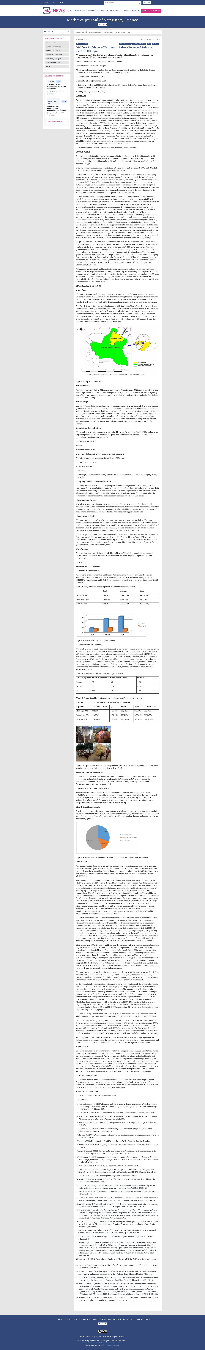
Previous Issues (107, 11)
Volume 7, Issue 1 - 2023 (122, 32)
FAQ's (48, 66)
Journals (84, 32)
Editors (62, 3)
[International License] (102, 1331)
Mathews (48, 3)
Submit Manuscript (53, 47)
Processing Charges (53, 59)
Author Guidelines (53, 51)
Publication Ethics (53, 63)
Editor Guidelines (52, 43)
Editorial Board (122, 11)
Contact (69, 3)
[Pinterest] (105, 1323)
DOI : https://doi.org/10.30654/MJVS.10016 (132, 44)
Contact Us (135, 11)
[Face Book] (145, 2)
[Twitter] (149, 2)
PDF (149, 44)
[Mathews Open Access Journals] (54, 10)
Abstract (155, 44)
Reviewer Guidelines (54, 55)
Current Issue (94, 11)
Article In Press (80, 11)
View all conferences (55, 122)
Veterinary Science (95, 32)
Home (70, 11)
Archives (56, 3)
